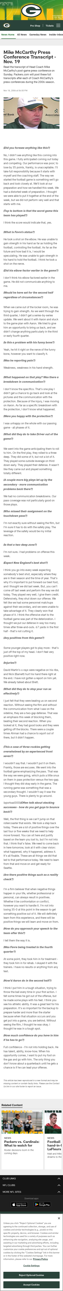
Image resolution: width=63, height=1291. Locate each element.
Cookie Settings (31, 1265)
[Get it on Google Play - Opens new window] (42, 1206)
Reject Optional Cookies (31, 1275)
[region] (31, 1252)
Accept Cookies (31, 1284)
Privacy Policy (40, 1259)
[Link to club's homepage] (7, 24)
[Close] (59, 1218)
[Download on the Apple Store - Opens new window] (19, 1205)
